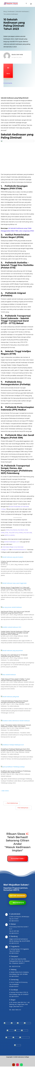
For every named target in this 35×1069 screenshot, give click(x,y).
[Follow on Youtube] (13, 1064)
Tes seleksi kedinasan (10, 14)
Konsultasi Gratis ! (17, 858)
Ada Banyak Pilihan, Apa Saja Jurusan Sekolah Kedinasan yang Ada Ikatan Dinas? (15, 612)
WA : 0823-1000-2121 (15, 1010)
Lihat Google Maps (17, 1017)
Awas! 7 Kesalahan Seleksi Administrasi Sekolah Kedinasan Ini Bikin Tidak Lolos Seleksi (16, 725)
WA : (10, 966)
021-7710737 (15, 919)
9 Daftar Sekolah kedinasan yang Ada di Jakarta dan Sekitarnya (17, 562)
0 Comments (7, 83)
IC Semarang (13, 980)
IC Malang (12, 969)
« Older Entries (5, 791)
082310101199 (15, 943)
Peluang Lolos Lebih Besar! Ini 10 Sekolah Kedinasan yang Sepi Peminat (14, 655)
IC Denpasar (13, 956)
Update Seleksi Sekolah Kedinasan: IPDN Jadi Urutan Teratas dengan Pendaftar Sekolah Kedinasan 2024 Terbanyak (15, 633)
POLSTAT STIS (13, 532)
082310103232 (15, 953)
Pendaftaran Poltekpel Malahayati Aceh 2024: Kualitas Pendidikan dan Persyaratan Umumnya (16, 749)
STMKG (20, 532)
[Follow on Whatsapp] (21, 1064)
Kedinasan (11, 11)
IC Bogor (12, 1000)
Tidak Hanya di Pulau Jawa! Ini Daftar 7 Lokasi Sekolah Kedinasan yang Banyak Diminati (15, 679)
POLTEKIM (13, 530)
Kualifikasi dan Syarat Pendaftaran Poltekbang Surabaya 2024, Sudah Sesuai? (15, 771)
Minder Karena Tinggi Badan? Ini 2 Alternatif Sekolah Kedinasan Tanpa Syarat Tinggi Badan (16, 588)
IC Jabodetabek (14, 914)
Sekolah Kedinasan (22, 11)
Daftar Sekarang (17, 896)
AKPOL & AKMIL (9, 535)
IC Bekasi (12, 924)
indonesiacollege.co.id (9, 547)
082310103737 (14, 986)
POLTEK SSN (28, 532)
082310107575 (15, 996)
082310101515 (15, 921)
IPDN (8, 530)
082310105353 (15, 976)
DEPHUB (21, 774)
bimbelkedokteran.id (19, 549)
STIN (6, 532)
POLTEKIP (21, 530)
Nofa (21, 54)
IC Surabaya (13, 990)
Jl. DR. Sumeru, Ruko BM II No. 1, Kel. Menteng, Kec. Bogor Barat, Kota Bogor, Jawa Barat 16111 (19, 1004)
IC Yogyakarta (14, 946)
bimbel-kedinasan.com (11, 542)
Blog (5, 11)
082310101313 (18, 903)
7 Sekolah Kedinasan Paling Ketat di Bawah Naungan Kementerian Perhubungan (14, 701)
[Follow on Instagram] (17, 1064)
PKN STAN (27, 590)
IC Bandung (13, 936)
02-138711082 (15, 931)
